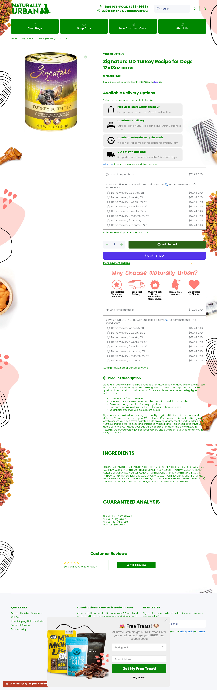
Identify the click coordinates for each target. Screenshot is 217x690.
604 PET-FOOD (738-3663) (126, 7)
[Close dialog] (165, 620)
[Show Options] (163, 647)
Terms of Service (20, 625)
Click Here (108, 164)
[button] (204, 8)
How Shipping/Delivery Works (27, 621)
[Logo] (31, 8)
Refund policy (18, 629)
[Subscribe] (202, 624)
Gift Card (16, 617)
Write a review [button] (136, 565)
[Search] (157, 9)
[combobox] (172, 9)
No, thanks (139, 677)
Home (14, 38)
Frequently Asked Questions (27, 613)
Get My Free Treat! (139, 668)
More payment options (116, 263)
